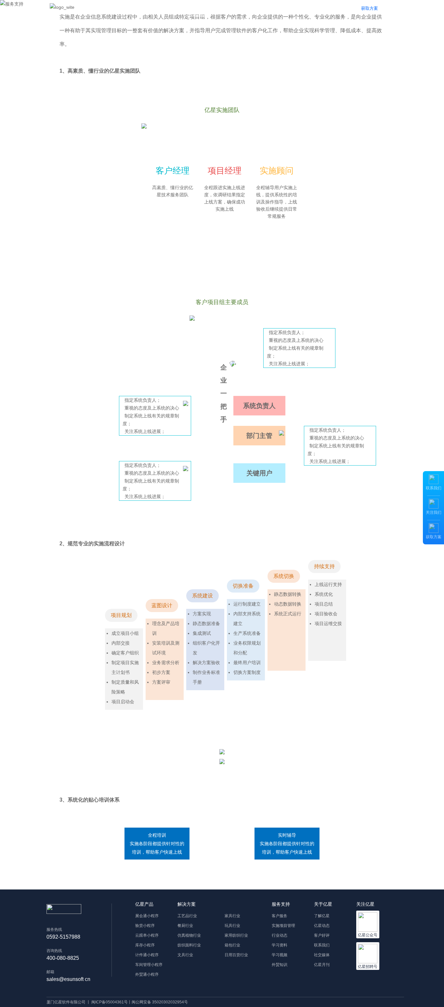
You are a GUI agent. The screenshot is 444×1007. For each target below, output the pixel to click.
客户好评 (322, 935)
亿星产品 (122, 8)
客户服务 (279, 916)
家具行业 (232, 916)
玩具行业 (232, 925)
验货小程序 (145, 925)
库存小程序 (145, 945)
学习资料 (279, 945)
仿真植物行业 (189, 935)
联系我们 (322, 945)
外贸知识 (279, 964)
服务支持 (197, 8)
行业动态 (279, 935)
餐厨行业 (185, 925)
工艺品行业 (187, 916)
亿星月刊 (322, 964)
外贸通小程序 (147, 974)
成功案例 (234, 8)
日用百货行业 (236, 955)
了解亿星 (322, 916)
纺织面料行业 (189, 945)
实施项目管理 (283, 925)
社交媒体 (322, 955)
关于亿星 (265, 8)
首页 (95, 8)
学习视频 (279, 955)
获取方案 (369, 8)
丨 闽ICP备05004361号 (107, 1002)
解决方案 (159, 8)
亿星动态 (322, 925)
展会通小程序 (147, 916)
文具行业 (185, 955)
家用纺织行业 (236, 935)
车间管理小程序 (149, 964)
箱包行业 (232, 945)
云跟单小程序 (147, 935)
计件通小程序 (147, 955)
